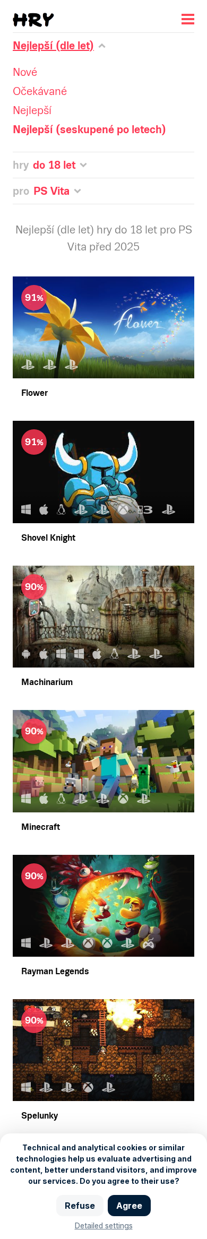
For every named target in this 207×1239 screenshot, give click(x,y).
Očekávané (40, 91)
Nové (25, 72)
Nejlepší (32, 110)
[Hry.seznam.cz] (33, 20)
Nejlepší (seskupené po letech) (89, 129)
